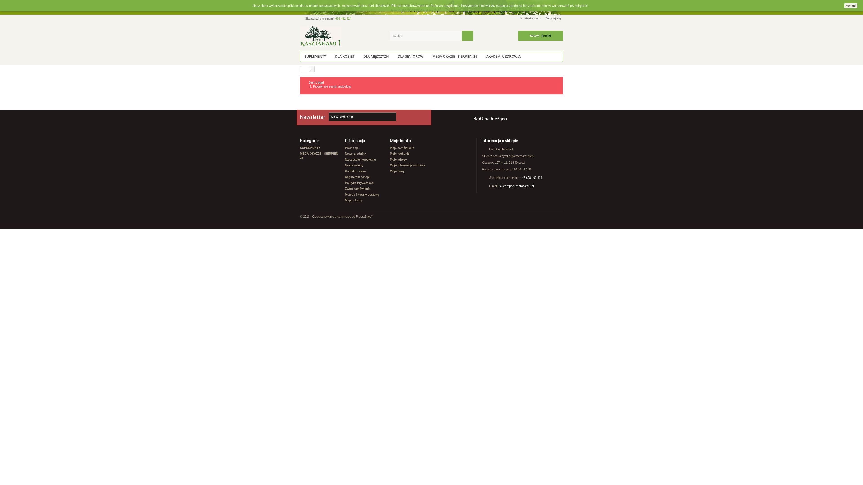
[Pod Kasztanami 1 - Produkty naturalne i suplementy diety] (341, 36)
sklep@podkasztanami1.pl (516, 186)
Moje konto (400, 140)
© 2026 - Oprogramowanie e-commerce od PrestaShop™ (337, 216)
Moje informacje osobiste (407, 165)
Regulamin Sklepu (358, 177)
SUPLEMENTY (315, 56)
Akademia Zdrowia (503, 56)
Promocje (351, 148)
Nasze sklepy (354, 165)
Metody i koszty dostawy (362, 194)
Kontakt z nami (530, 18)
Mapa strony (353, 200)
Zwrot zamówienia (357, 188)
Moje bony (397, 171)
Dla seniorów (410, 56)
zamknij (850, 5)
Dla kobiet (344, 56)
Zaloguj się (553, 18)
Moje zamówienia (402, 148)
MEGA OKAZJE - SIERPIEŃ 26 (454, 56)
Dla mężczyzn (376, 56)
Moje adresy (398, 159)
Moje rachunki (400, 153)
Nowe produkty (355, 153)
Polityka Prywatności (359, 183)
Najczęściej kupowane (360, 159)
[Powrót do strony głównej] (304, 69)
